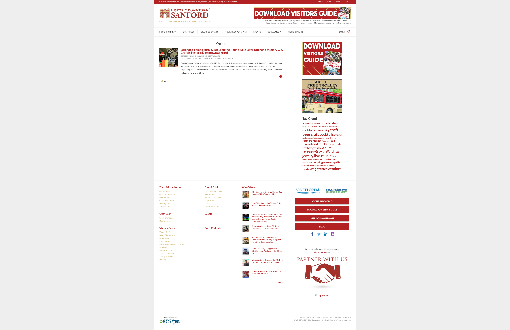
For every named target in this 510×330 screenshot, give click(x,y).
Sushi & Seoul (228, 58)
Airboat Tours (165, 206)
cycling (338, 134)
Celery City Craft (189, 58)
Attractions (164, 238)
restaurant (330, 159)
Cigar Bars (209, 200)
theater (316, 165)
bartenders (331, 123)
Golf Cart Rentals (167, 194)
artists (317, 123)
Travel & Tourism (166, 253)
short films (327, 163)
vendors (334, 169)
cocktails (308, 130)
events (334, 138)
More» (280, 282)
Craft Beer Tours (166, 200)
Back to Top (347, 317)
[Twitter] (319, 235)
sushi (219, 58)
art (304, 123)
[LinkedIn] (325, 235)
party (322, 159)
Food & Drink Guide (213, 191)
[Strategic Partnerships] (322, 289)
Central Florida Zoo (320, 126)
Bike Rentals (164, 197)
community (322, 130)
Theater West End (327, 166)
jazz (337, 152)
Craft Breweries (166, 218)
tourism (306, 169)
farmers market (311, 140)
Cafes (207, 203)
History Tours (165, 203)
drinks (304, 138)
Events (257, 32)
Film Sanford (165, 241)
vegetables (319, 169)
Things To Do (165, 232)
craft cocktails (322, 134)
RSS (331, 317)
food (332, 140)
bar (321, 124)
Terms (318, 317)
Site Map (338, 317)
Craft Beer (188, 32)
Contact (328, 2)
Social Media (274, 32)
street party (307, 165)
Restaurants (214, 56)
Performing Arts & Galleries (171, 244)
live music (323, 155)
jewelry (307, 156)
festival (325, 141)
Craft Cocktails (209, 32)
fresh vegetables (312, 148)
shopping (317, 162)
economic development (316, 138)
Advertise (337, 2)
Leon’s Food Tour (212, 206)
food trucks (319, 144)
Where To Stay (165, 250)
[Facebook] (312, 235)
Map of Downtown (167, 235)
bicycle (305, 126)
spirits (337, 162)
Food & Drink (166, 32)
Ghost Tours (164, 191)
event (328, 138)
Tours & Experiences (236, 32)
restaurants (306, 163)
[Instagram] (332, 235)
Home (302, 317)
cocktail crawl (333, 126)
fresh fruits (334, 144)
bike (311, 126)
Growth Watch (325, 151)
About (320, 2)
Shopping (163, 247)
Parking (162, 259)
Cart (346, 2)
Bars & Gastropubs (213, 197)
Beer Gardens (165, 221)
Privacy (325, 317)
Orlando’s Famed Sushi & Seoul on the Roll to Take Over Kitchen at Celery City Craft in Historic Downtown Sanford (232, 51)
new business (314, 159)
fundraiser (308, 151)
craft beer (203, 58)
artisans (310, 124)
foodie (306, 144)
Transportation (166, 256)
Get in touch (319, 252)
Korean (212, 58)
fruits (327, 148)
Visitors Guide (295, 32)
